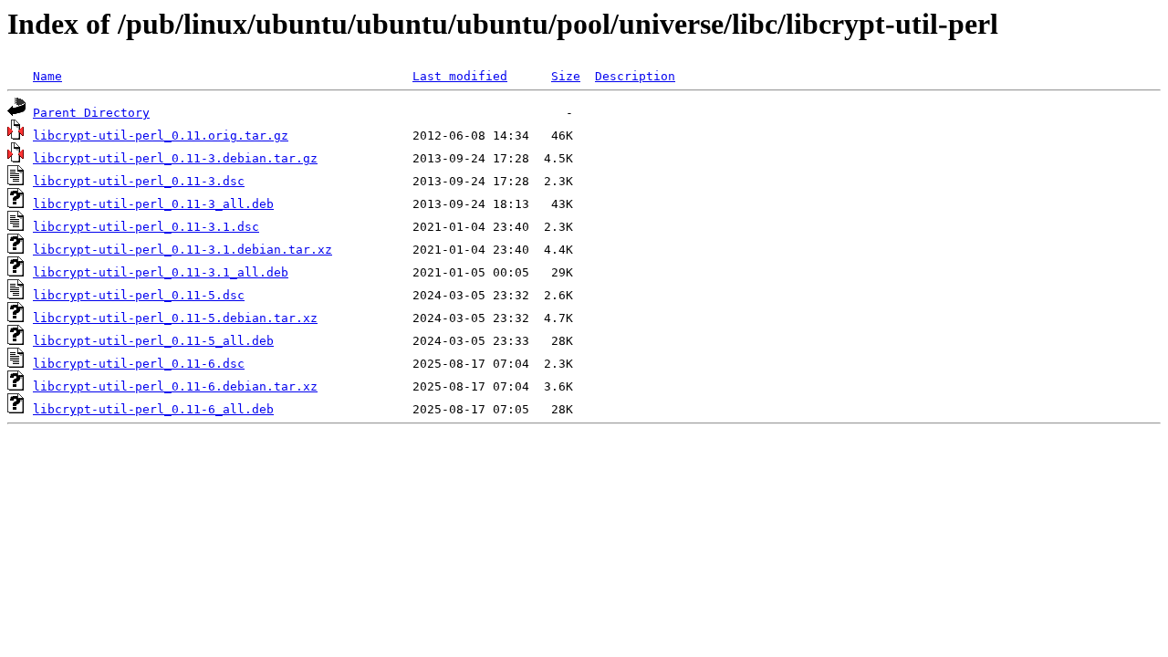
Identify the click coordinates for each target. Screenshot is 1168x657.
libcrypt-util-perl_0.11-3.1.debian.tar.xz (182, 249)
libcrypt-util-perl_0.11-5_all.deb (153, 341)
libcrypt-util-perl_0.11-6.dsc (139, 363)
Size (565, 76)
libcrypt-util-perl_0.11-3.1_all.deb (160, 272)
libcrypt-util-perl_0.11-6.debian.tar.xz (175, 386)
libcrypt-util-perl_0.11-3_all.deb (153, 204)
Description (635, 76)
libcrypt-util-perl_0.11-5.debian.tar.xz (175, 318)
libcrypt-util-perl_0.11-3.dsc (139, 181)
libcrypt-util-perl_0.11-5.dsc (139, 295)
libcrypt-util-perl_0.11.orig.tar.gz (160, 135)
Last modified (459, 76)
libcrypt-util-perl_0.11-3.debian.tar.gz (175, 158)
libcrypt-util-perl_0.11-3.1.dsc (146, 227)
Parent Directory (91, 113)
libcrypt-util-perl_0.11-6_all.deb (153, 409)
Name (47, 76)
